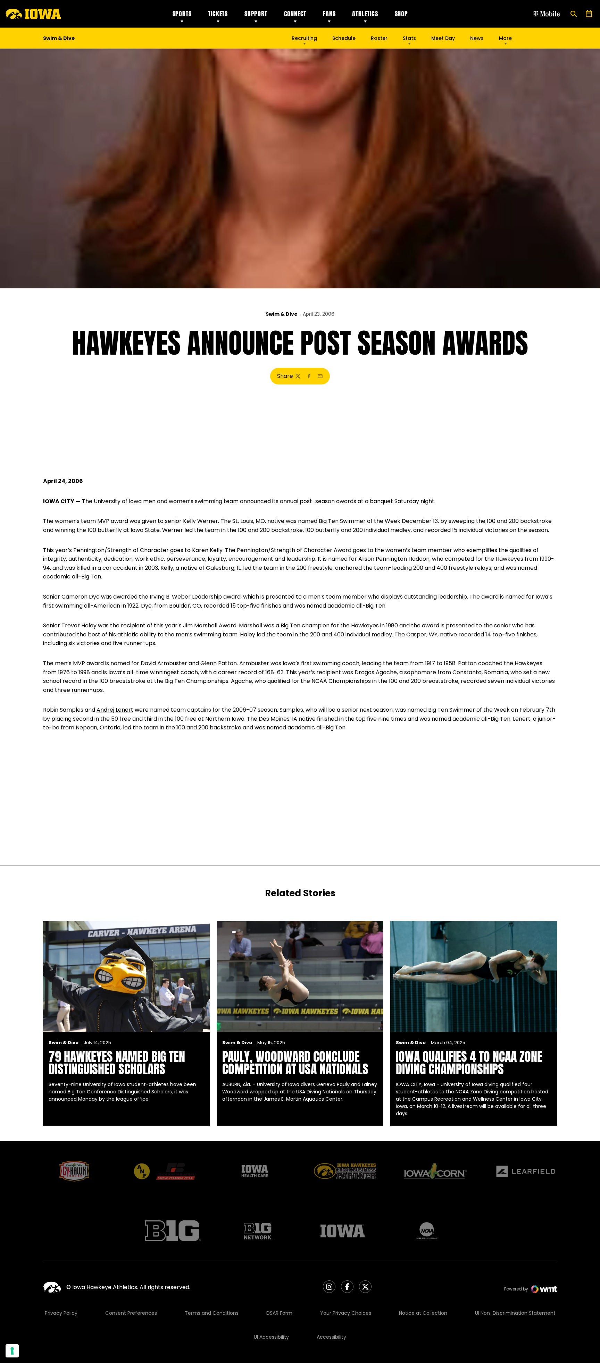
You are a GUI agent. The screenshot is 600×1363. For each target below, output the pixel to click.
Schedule (344, 38)
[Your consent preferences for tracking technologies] (12, 1350)
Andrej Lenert (115, 710)
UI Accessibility (271, 1337)
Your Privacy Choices (345, 1313)
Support (255, 13)
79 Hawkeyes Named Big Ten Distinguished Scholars (117, 1062)
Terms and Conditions (212, 1313)
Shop (401, 13)
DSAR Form (279, 1313)
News (477, 38)
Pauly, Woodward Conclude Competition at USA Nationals (295, 1062)
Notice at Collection (423, 1313)
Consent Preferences (131, 1313)
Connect (295, 13)
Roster (379, 38)
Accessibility (331, 1337)
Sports (182, 13)
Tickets (218, 13)
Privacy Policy (61, 1313)
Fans (329, 13)
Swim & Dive (282, 314)
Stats (409, 38)
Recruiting (304, 38)
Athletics (365, 13)
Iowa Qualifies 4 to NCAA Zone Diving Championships (469, 1062)
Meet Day (443, 38)
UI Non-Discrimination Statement (515, 1313)
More (505, 38)
